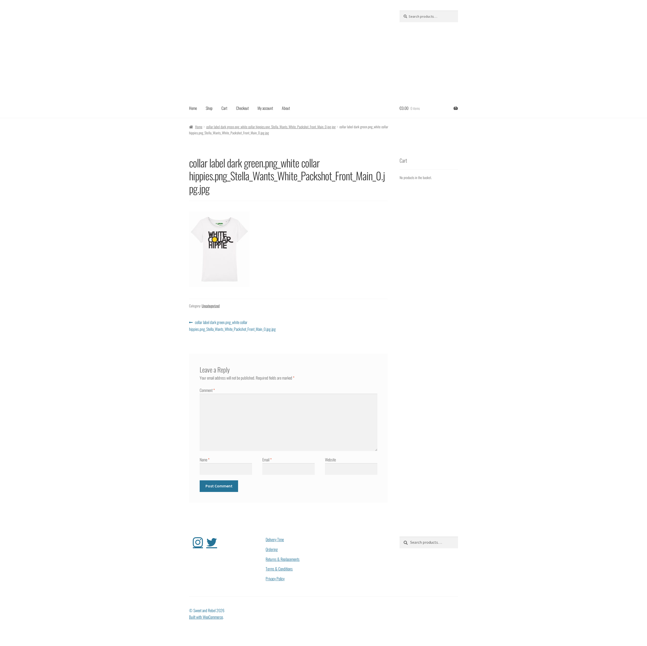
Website (330, 460)
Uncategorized (211, 305)
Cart (224, 108)
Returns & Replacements (282, 559)
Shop (209, 108)
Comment (207, 390)
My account (265, 108)
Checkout (242, 108)
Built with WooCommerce (206, 617)
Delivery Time (275, 539)
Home (193, 108)
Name (205, 460)
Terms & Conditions (279, 569)
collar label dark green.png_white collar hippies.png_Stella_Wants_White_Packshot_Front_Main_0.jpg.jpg (271, 126)
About (286, 108)
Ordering (272, 549)
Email (267, 460)
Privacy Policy (275, 579)
